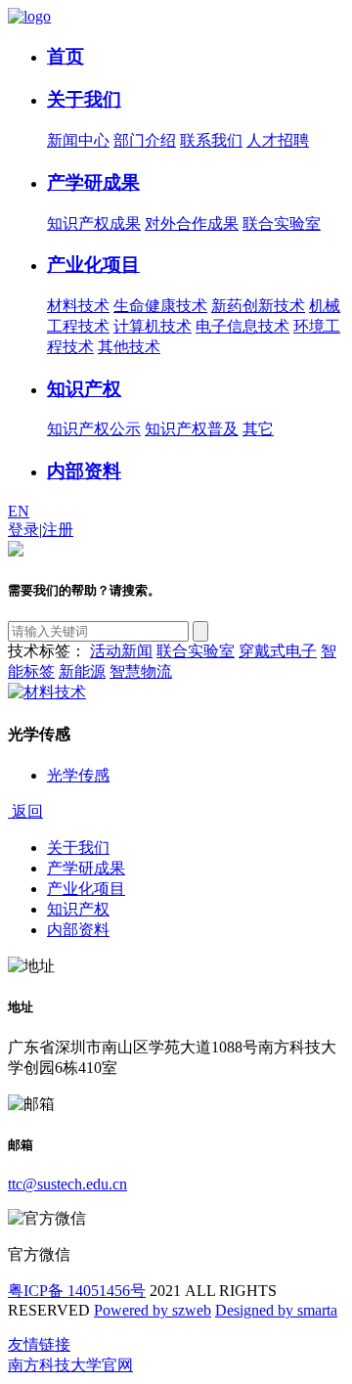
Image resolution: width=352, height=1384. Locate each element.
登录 (23, 529)
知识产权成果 (94, 223)
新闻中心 (78, 140)
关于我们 (84, 99)
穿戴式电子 (278, 651)
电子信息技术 (242, 326)
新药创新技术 (258, 305)
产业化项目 (93, 264)
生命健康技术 (160, 305)
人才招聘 (277, 140)
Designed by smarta (276, 1310)
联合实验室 (281, 223)
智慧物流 (141, 671)
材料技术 (78, 305)
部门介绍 (144, 140)
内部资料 (84, 471)
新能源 (82, 671)
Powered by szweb (152, 1310)
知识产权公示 (94, 429)
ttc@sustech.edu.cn (67, 1184)
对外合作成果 (192, 223)
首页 (65, 56)
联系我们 (211, 140)
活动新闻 (121, 651)
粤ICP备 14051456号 (77, 1290)
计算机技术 (152, 326)
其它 (258, 429)
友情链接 (39, 1344)
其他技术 (129, 346)
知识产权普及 (192, 429)
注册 (57, 529)
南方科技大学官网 (70, 1365)
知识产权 (84, 389)
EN (18, 511)
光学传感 (78, 775)
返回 (25, 811)
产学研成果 (93, 182)
